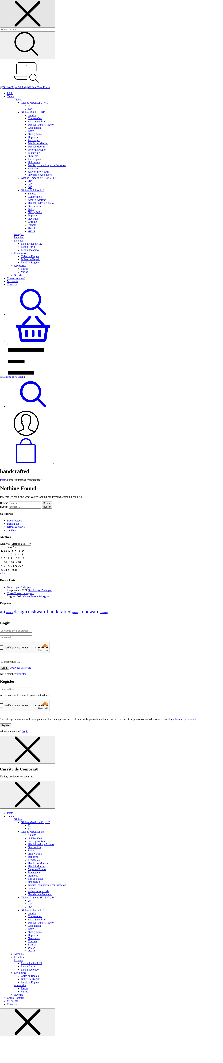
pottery (75, 613)
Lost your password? (21, 667)
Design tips (13, 523)
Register (21, 673)
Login (25, 731)
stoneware (89, 611)
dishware (37, 611)
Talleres (11, 529)
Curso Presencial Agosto (36, 596)
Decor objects (14, 520)
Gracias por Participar (40, 590)
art (2, 611)
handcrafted (59, 611)
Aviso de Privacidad (93, 615)
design (20, 611)
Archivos (5, 543)
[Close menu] (27, 14)
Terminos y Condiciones (70, 615)
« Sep (3, 573)
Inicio (3, 479)
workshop (104, 613)
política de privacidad (184, 719)
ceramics (9, 613)
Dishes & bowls (16, 526)
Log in (4, 668)
